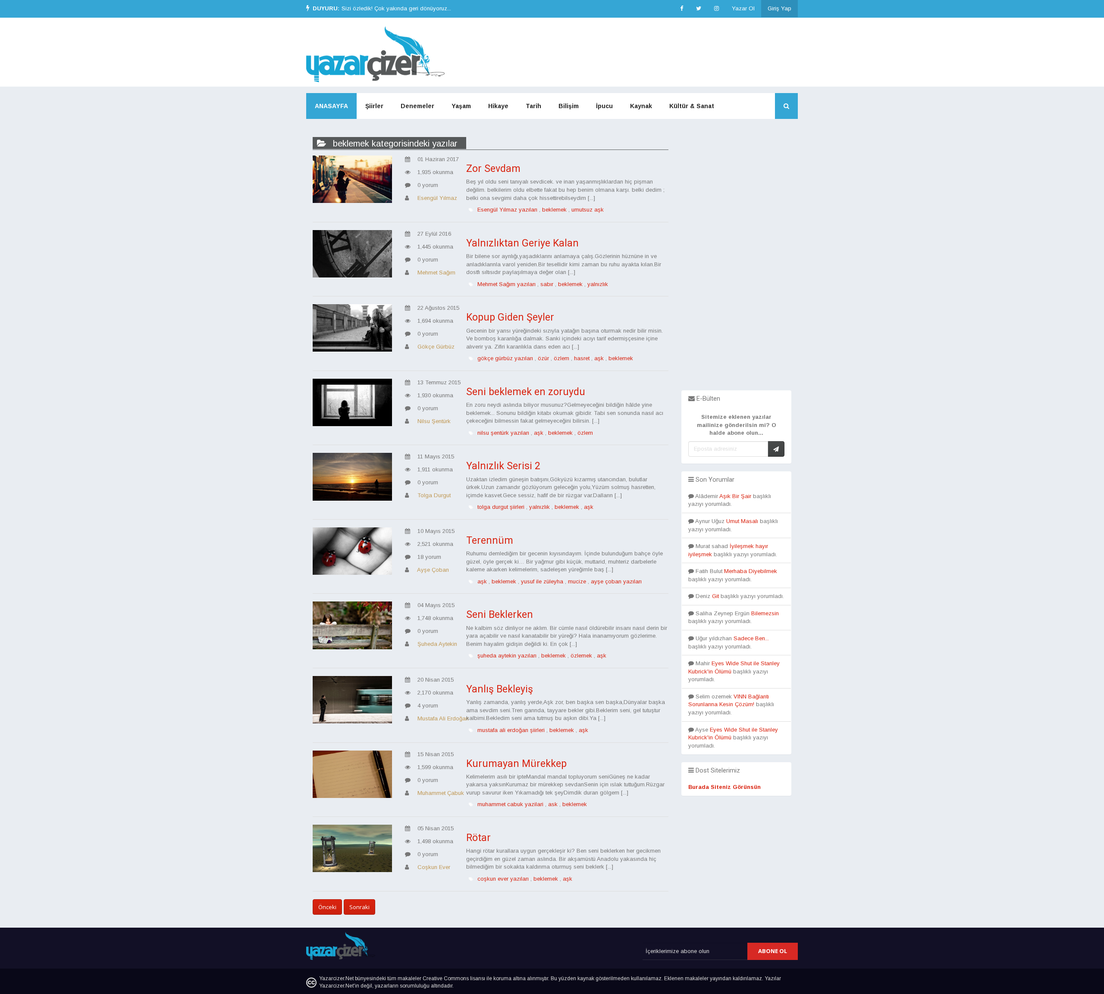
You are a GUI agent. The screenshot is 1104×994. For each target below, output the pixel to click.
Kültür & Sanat (691, 106)
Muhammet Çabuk (440, 793)
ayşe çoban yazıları (616, 581)
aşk (599, 358)
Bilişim (568, 106)
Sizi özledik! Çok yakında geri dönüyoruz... (396, 8)
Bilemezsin (765, 613)
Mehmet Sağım (436, 272)
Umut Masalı (742, 521)
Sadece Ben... (751, 638)
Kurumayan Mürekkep (516, 764)
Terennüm (489, 540)
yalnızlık (597, 284)
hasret (582, 358)
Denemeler (417, 106)
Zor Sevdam (493, 168)
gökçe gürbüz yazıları (505, 358)
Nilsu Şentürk (434, 421)
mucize (577, 581)
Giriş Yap (779, 8)
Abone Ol (772, 951)
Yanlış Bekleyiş (499, 689)
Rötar (478, 838)
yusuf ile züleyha (542, 581)
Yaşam (461, 106)
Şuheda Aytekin (437, 644)
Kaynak (641, 106)
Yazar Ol (743, 8)
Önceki (327, 907)
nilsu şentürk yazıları (503, 433)
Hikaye (498, 106)
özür (543, 358)
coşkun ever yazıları (503, 879)
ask (553, 804)
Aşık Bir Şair (735, 496)
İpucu (604, 106)
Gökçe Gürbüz (436, 346)
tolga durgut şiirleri (500, 507)
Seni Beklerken (499, 614)
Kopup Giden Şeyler (510, 317)
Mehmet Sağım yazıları (506, 284)
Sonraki (359, 907)
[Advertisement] (736, 261)
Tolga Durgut (434, 495)
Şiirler (374, 106)
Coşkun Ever (433, 867)
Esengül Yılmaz (437, 198)
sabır (546, 284)
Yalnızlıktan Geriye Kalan (522, 243)
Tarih (533, 106)
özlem (561, 358)
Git (715, 596)
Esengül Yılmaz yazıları (507, 209)
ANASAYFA (331, 106)
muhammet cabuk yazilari (510, 804)
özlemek (581, 655)
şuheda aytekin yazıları (506, 655)
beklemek (554, 209)
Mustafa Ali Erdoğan (443, 718)
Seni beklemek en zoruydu (525, 392)
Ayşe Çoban (433, 570)
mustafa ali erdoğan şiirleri (511, 730)
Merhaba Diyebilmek (750, 571)
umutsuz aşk (587, 209)
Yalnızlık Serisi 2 (503, 466)
